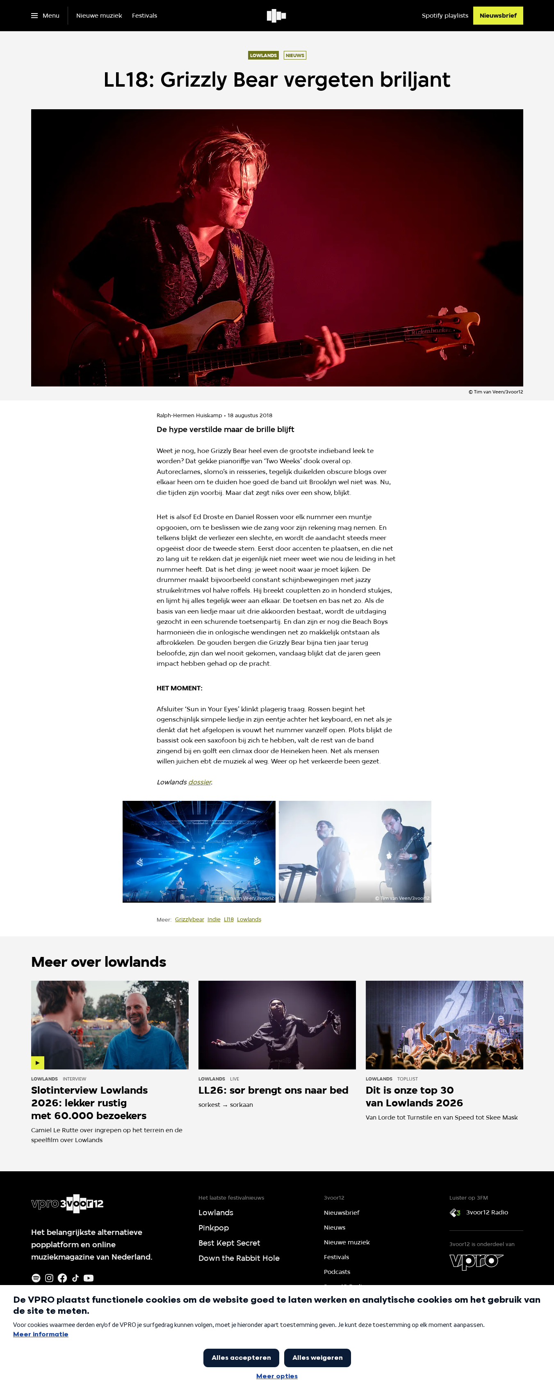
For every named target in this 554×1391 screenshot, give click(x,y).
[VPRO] (476, 1262)
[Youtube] (88, 1278)
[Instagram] (49, 1278)
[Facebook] (62, 1278)
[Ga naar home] (277, 15)
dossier (199, 782)
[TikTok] (75, 1278)
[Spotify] (36, 1278)
